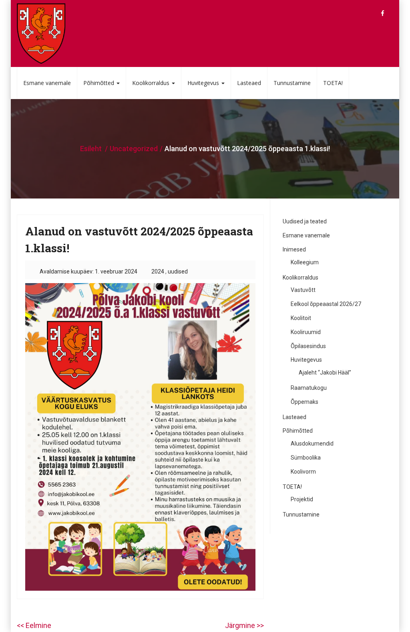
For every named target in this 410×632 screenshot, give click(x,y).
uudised (178, 271)
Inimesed (294, 249)
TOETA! (333, 83)
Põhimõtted (99, 83)
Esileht (91, 148)
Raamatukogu (309, 388)
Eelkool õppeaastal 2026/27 (326, 304)
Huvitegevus (204, 83)
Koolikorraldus (151, 83)
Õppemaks (304, 402)
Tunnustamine (292, 83)
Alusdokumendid (312, 443)
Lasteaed (249, 83)
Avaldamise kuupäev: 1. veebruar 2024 (88, 271)
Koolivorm (303, 471)
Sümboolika (306, 457)
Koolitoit (301, 318)
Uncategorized (134, 148)
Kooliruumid (306, 332)
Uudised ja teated (305, 221)
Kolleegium (305, 262)
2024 (157, 271)
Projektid (302, 499)
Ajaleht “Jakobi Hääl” (325, 372)
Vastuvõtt (303, 290)
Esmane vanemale (47, 83)
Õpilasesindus (308, 346)
